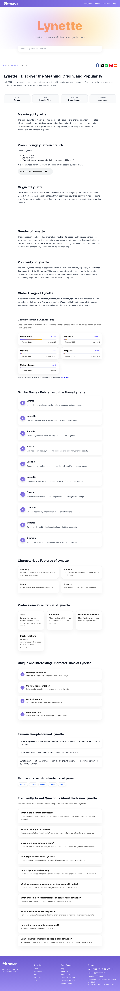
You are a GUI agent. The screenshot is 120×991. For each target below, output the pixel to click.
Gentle (42, 784)
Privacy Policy (66, 975)
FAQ (35, 980)
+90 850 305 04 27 (95, 976)
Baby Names (14, 65)
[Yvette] (60, 448)
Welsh (62, 784)
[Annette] (60, 433)
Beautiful (23, 784)
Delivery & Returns (68, 980)
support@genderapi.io (96, 973)
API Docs (106, 3)
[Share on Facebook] (97, 65)
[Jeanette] (60, 479)
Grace (33, 784)
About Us (64, 972)
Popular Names (66, 983)
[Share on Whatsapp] (106, 65)
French (52, 784)
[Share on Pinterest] (111, 65)
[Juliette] (60, 464)
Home (5, 65)
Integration (88, 3)
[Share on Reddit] (115, 65)
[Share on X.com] (102, 65)
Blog (114, 3)
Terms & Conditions (68, 977)
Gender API (65, 377)
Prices (97, 3)
